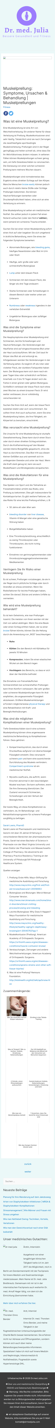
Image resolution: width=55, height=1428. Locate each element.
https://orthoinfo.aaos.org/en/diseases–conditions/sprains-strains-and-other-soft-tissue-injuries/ (30, 965)
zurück (27, 1164)
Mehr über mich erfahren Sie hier (19, 1303)
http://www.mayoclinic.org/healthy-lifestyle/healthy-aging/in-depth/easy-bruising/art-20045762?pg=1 (28, 927)
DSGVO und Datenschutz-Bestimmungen (27, 1388)
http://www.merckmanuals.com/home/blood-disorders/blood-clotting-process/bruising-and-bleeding (30, 904)
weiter (28, 1171)
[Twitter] (11, 113)
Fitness (6, 107)
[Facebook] (5, 113)
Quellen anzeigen (11, 870)
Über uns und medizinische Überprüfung (27, 1384)
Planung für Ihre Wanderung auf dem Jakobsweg (27, 1197)
